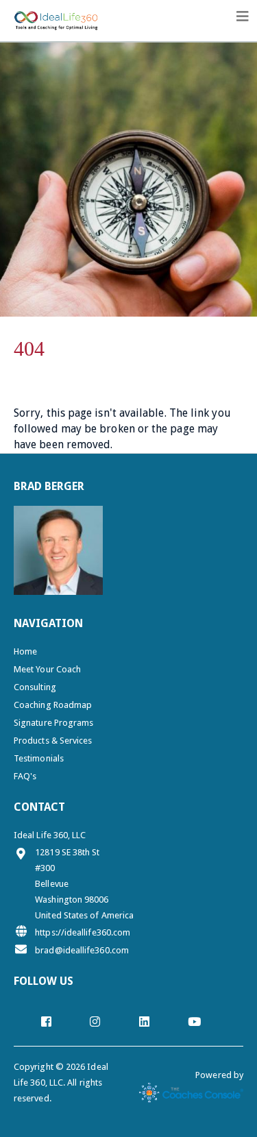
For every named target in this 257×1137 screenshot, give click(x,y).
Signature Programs (53, 723)
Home (25, 651)
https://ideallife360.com (82, 932)
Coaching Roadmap (53, 705)
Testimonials (39, 758)
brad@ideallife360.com (82, 950)
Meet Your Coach (47, 669)
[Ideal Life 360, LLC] (56, 17)
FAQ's (25, 776)
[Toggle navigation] (242, 16)
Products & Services (53, 740)
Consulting (35, 687)
